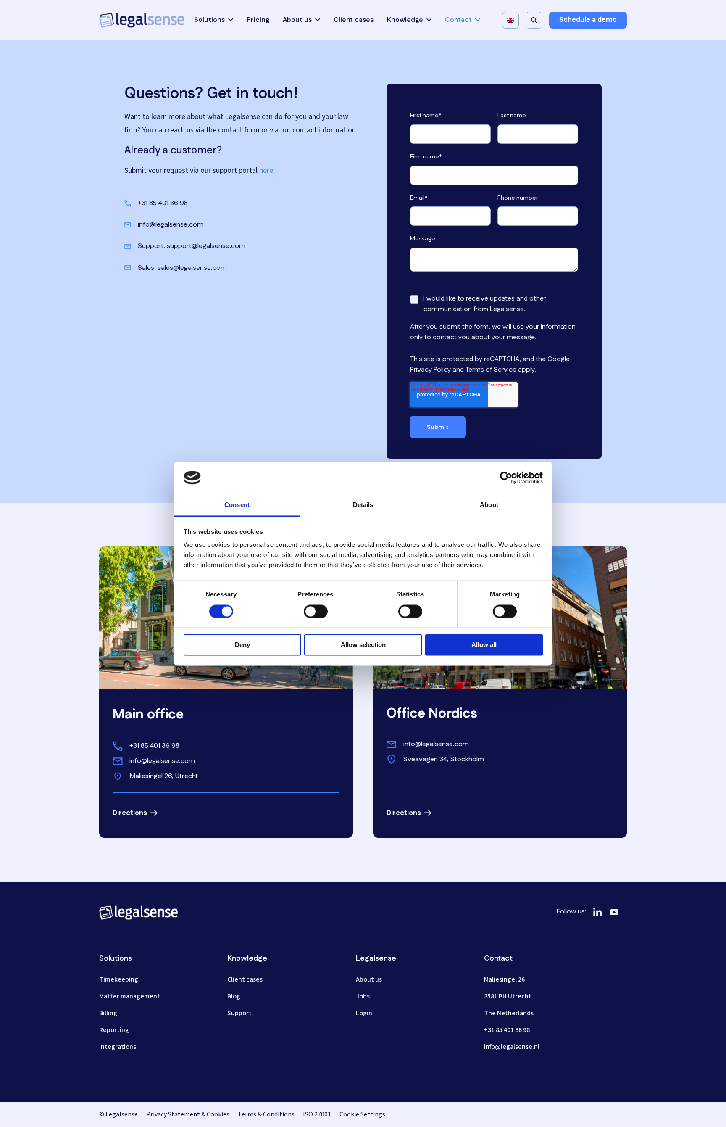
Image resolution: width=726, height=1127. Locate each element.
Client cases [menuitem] (354, 20)
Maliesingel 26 (504, 979)
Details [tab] (363, 505)
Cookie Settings (362, 1114)
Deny (242, 645)
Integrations (117, 1046)
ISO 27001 (317, 1114)
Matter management (129, 996)
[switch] (316, 611)
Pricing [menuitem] (258, 20)
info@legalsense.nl (511, 1046)
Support (239, 1013)
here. (267, 170)
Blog (233, 996)
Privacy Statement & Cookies (187, 1114)
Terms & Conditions (266, 1114)
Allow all (484, 645)
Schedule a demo (588, 20)
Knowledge (405, 20)
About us (297, 20)
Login (364, 1013)
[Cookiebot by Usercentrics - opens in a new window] (506, 477)
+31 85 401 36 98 (507, 1030)
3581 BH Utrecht (507, 996)
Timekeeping (118, 979)
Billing (108, 1013)
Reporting (114, 1030)
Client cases (245, 979)
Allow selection (363, 645)
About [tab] (489, 505)
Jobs (363, 996)
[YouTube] (614, 912)
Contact (458, 20)
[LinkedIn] (597, 912)
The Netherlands (509, 1013)
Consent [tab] (237, 505)
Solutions (209, 20)
